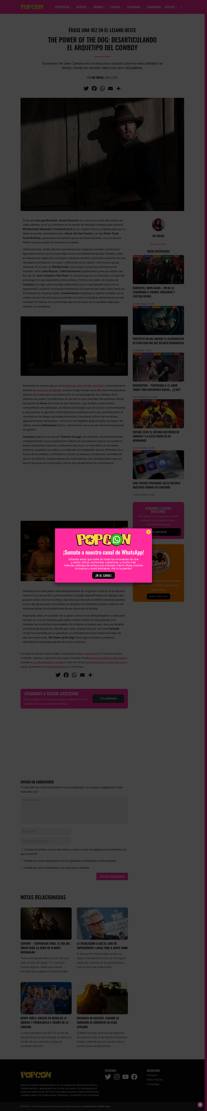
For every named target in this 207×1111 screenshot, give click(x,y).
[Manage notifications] (200, 1104)
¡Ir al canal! (103, 575)
